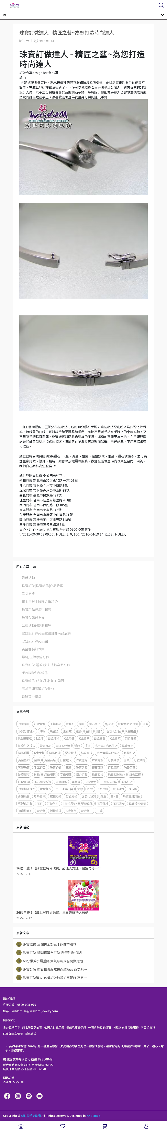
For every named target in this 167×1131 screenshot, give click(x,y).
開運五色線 (63, 745)
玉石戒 (67, 731)
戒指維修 (55, 796)
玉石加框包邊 (42, 782)
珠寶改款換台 (116, 774)
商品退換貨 (148, 1027)
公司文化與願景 (54, 1027)
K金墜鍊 (103, 789)
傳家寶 (75, 782)
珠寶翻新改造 (26, 789)
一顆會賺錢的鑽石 (99, 1027)
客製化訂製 (25, 803)
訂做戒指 (139, 760)
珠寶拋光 (81, 760)
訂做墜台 (52, 803)
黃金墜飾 (24, 760)
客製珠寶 (24, 767)
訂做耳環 (135, 774)
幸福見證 (28, 593)
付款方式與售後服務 (126, 1027)
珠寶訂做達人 (26, 745)
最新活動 (28, 577)
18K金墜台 (70, 803)
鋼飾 (99, 731)
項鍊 (87, 745)
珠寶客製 (81, 767)
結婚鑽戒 (86, 753)
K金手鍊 (39, 753)
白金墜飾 (99, 738)
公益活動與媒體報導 (36, 625)
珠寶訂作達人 (26, 731)
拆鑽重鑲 (55, 810)
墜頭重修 (87, 803)
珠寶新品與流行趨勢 (36, 609)
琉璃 (145, 724)
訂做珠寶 (39, 724)
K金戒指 (130, 731)
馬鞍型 (54, 731)
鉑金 (103, 796)
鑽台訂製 (81, 774)
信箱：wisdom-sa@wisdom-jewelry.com (30, 1011)
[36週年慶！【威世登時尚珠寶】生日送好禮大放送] (83, 895)
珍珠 (37, 774)
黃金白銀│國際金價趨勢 (40, 601)
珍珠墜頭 (39, 796)
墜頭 (126, 760)
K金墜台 (71, 810)
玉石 (40, 803)
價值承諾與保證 (76, 1027)
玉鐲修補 (55, 724)
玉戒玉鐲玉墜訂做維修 (38, 688)
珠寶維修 (24, 724)
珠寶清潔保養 (137, 803)
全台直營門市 (11, 1027)
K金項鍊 (69, 738)
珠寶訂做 (55, 767)
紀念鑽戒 (70, 753)
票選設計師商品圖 (35, 641)
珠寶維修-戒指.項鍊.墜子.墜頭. (43, 680)
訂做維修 (71, 796)
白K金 (114, 796)
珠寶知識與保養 (33, 617)
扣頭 (90, 789)
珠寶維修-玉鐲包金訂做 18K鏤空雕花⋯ (49, 944)
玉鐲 (99, 810)
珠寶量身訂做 (131, 796)
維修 (82, 724)
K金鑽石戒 (25, 738)
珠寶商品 (127, 745)
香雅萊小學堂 (31, 696)
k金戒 (39, 738)
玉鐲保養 (90, 782)
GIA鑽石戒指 (108, 782)
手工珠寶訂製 (64, 789)
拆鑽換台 (24, 796)
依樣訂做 (129, 753)
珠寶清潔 (24, 774)
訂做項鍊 (50, 774)
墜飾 (77, 745)
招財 (89, 731)
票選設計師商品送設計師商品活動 (46, 633)
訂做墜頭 (24, 782)
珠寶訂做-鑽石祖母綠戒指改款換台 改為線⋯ (52, 969)
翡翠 (80, 789)
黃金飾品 (45, 745)
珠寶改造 (97, 774)
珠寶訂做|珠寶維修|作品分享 (42, 585)
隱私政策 (30, 1034)
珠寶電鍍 (97, 760)
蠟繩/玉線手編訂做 (35, 656)
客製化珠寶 (89, 796)
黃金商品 (50, 760)
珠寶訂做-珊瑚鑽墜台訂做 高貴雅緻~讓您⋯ (52, 952)
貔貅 (79, 731)
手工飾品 (39, 767)
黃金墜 (41, 810)
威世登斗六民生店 (106, 745)
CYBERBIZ (93, 1116)
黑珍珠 (109, 724)
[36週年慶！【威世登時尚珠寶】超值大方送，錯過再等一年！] (83, 851)
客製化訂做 (114, 731)
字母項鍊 (65, 774)
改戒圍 (133, 789)
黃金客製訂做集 (33, 648)
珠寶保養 (129, 767)
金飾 (37, 760)
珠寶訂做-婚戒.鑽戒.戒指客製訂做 (46, 664)
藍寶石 (70, 724)
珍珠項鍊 (24, 753)
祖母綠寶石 (25, 810)
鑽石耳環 (97, 767)
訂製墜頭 (113, 767)
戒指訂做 (127, 782)
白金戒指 (53, 738)
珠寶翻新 (45, 789)
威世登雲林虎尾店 (108, 753)
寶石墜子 (94, 724)
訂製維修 (113, 760)
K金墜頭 (115, 738)
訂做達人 (65, 760)
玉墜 (68, 767)
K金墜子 (84, 738)
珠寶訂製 (61, 782)
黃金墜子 (86, 810)
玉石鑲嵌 (118, 803)
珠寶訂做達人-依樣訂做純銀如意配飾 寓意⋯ (52, 977)
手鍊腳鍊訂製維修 (35, 672)
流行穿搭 (130, 738)
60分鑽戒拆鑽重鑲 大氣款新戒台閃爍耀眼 (50, 960)
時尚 (42, 731)
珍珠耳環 (54, 753)
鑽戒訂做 (118, 789)
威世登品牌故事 (32, 1027)
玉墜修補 (103, 803)
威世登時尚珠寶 (128, 724)
